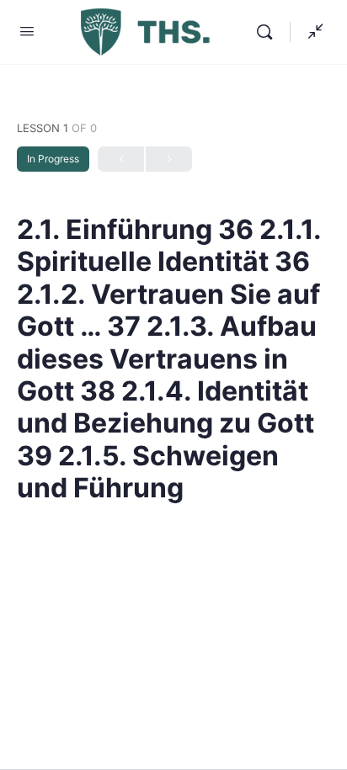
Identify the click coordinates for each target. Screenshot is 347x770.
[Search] (268, 32)
